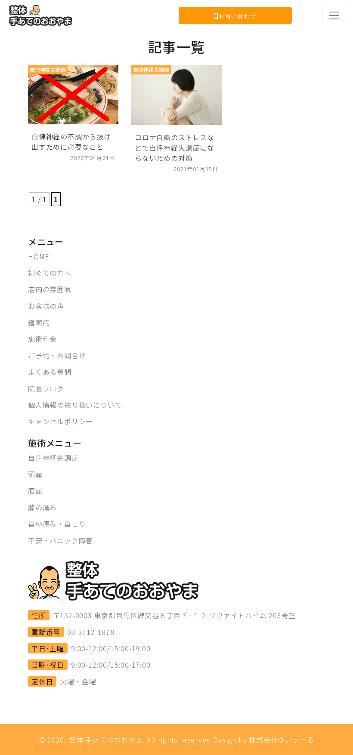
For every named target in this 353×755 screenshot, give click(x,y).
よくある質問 (49, 372)
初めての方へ (49, 273)
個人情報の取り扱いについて (75, 405)
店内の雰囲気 (49, 289)
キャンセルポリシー (60, 421)
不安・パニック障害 (60, 540)
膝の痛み (42, 507)
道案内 (39, 322)
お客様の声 (46, 306)
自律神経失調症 (53, 458)
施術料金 (42, 338)
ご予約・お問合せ (57, 355)
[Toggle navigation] (334, 15)
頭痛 (35, 474)
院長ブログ (46, 388)
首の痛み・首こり (57, 523)
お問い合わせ (237, 16)
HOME (39, 256)
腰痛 (35, 491)
